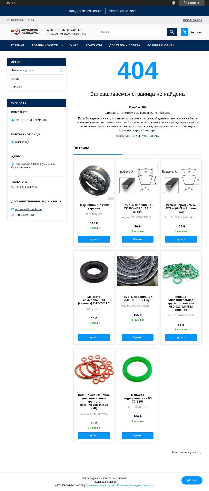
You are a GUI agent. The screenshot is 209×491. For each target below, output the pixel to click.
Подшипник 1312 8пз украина (94, 206)
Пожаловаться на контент (100, 485)
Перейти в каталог (123, 11)
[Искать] (172, 32)
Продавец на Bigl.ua (104, 481)
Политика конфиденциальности (135, 485)
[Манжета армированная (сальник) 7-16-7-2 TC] (94, 271)
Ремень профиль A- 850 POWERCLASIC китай (137, 208)
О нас (74, 45)
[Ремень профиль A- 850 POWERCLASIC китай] (137, 179)
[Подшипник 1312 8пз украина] (94, 179)
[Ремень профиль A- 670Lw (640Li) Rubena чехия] (181, 179)
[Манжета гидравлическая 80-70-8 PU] (137, 369)
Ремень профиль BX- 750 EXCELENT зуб (137, 298)
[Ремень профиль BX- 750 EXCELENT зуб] (137, 271)
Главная (17, 45)
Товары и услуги (44, 45)
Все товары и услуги (185, 452)
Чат (195, 480)
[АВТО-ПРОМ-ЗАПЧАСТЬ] (24, 34)
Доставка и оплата (124, 45)
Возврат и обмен (161, 45)
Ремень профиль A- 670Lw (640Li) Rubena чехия (181, 208)
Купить (94, 239)
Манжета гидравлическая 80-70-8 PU (137, 398)
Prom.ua (122, 478)
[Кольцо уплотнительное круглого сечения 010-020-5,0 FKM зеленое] (181, 271)
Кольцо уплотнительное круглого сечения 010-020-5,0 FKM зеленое (181, 303)
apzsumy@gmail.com (28, 209)
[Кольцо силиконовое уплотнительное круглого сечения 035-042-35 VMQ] (94, 369)
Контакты (94, 45)
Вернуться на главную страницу (137, 135)
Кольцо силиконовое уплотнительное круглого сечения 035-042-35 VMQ (94, 401)
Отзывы (16, 87)
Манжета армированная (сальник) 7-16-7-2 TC (94, 300)
